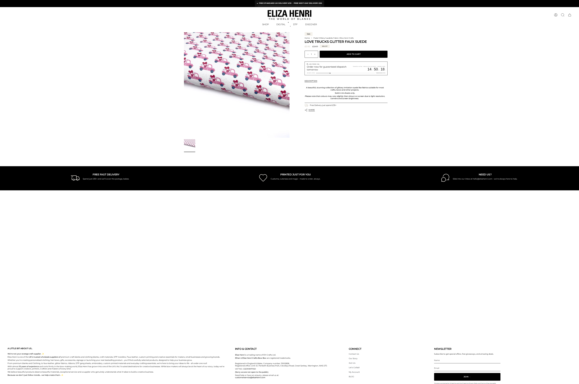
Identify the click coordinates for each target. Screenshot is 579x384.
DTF (295, 24)
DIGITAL (280, 24)
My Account (354, 372)
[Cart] (569, 14)
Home (307, 38)
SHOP (265, 24)
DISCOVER (311, 24)
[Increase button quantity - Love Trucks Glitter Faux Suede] (315, 54)
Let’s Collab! (354, 367)
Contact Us (354, 354)
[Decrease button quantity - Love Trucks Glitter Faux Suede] (307, 54)
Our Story (353, 358)
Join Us (352, 363)
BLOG (351, 376)
